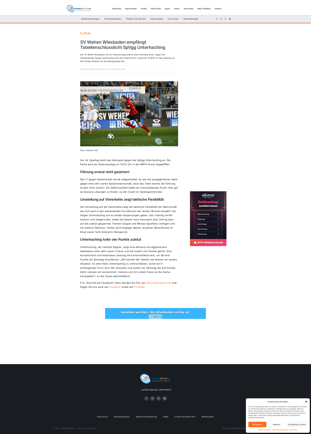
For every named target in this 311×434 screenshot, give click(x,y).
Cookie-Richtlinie (264, 429)
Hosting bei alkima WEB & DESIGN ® (236, 428)
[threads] (225, 19)
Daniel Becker (89, 69)
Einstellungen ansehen (297, 424)
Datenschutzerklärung (280, 429)
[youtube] (230, 19)
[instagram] (221, 19)
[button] (306, 401)
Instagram (115, 287)
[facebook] (217, 19)
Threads (139, 287)
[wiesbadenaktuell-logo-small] (79, 6)
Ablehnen (276, 424)
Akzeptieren (257, 424)
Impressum (293, 429)
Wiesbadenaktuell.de (158, 282)
